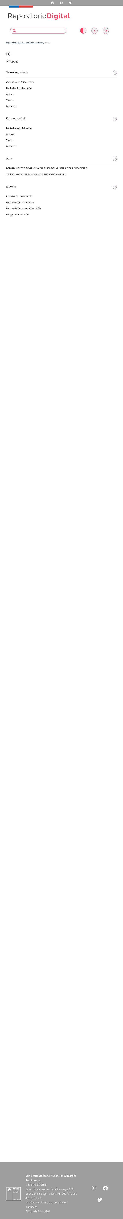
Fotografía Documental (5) (20, 202)
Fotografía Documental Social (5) (23, 208)
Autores (10, 94)
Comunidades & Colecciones (21, 82)
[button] (23, 54)
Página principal (12, 43)
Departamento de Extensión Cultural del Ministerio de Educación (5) (47, 168)
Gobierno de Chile (35, 1184)
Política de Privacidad (37, 1211)
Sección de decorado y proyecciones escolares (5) (36, 174)
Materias (11, 106)
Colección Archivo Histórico (32, 43)
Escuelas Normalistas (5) (19, 196)
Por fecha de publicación (19, 88)
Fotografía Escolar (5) (17, 214)
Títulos (9, 100)
